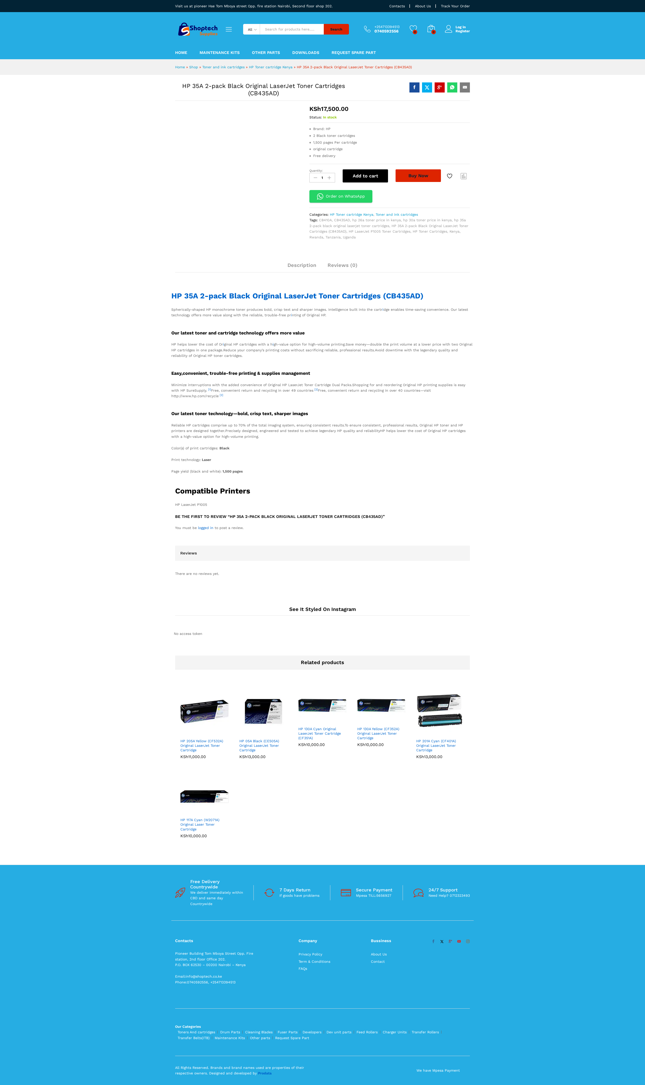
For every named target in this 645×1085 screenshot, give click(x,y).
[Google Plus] (450, 795)
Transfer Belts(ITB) (194, 891)
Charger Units (395, 886)
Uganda (349, 237)
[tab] (301, 267)
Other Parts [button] (266, 53)
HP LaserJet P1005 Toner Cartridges (379, 231)
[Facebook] (433, 795)
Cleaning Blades (259, 886)
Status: (315, 117)
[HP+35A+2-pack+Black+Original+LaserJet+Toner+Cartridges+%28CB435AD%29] (427, 87)
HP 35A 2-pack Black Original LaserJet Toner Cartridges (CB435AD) (297, 303)
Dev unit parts (339, 886)
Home (181, 53)
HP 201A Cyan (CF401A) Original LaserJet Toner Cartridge (436, 677)
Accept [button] (631, 1076)
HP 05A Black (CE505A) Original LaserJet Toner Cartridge (259, 677)
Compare (464, 176)
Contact (378, 815)
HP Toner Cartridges (430, 231)
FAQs (303, 822)
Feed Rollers (367, 886)
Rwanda (316, 237)
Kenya (454, 231)
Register (463, 31)
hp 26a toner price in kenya (376, 220)
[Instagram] (467, 795)
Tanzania (333, 237)
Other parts (260, 891)
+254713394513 (387, 27)
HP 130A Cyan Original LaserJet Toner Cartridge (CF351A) (319, 665)
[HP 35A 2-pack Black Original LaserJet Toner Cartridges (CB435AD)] (414, 87)
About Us (423, 6)
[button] (199, 665)
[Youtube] (459, 795)
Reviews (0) (343, 265)
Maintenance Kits (220, 53)
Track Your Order (455, 6)
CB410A (325, 220)
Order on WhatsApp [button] (345, 196)
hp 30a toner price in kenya (427, 220)
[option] (204, 659)
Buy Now (418, 175)
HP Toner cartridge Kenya (271, 67)
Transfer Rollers (425, 886)
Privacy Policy (310, 808)
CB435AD (342, 220)
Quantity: (316, 170)
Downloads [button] (305, 53)
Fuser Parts (288, 886)
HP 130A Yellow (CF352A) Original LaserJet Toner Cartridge (378, 665)
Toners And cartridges (196, 886)
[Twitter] (442, 795)
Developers (312, 886)
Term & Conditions (314, 815)
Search (336, 29)
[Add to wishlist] (450, 176)
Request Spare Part (354, 53)
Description (301, 265)
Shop (193, 67)
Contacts (397, 6)
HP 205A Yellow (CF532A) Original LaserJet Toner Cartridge (201, 677)
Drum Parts (230, 886)
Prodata (265, 927)
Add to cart (365, 175)
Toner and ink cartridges (223, 67)
